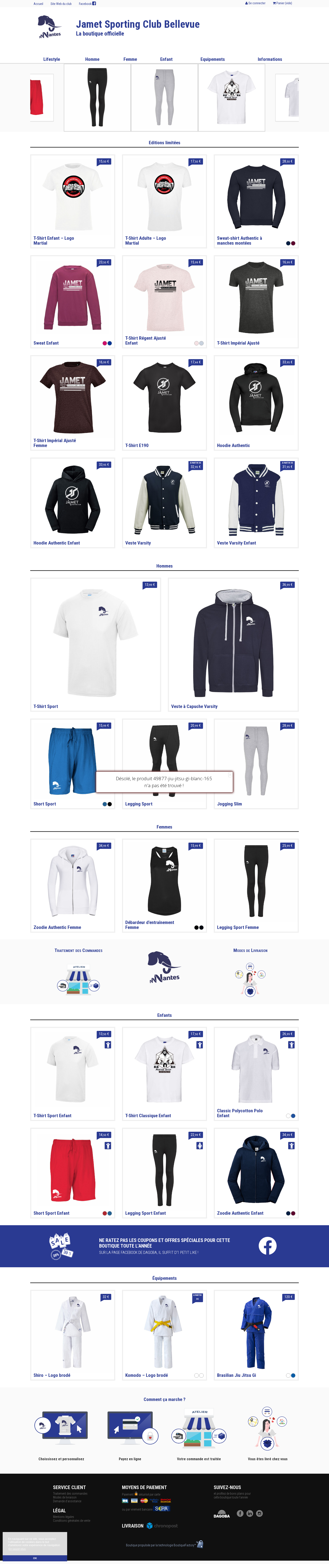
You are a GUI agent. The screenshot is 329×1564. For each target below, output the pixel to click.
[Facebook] (241, 1515)
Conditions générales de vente (71, 1520)
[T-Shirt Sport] (95, 642)
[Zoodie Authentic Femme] (72, 881)
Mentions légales (63, 1517)
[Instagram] (260, 1515)
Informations (270, 59)
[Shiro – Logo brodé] (72, 1332)
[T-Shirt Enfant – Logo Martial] (72, 196)
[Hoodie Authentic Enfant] (72, 500)
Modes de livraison (65, 1497)
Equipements (213, 59)
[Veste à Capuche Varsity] (233, 642)
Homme (92, 59)
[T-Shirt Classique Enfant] (164, 1069)
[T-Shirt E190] (164, 397)
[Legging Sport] (164, 761)
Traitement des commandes (70, 1493)
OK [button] (35, 1558)
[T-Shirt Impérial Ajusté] (256, 297)
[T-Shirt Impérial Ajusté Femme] (72, 397)
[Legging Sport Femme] (256, 881)
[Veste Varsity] (164, 500)
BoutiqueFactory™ (185, 1545)
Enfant (166, 59)
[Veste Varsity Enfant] (256, 500)
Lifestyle (51, 59)
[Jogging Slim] (256, 761)
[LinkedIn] (250, 1515)
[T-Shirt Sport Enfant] (72, 1069)
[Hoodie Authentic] (256, 397)
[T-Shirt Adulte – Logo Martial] (164, 196)
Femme (130, 59)
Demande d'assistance (67, 1501)
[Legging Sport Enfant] (164, 1170)
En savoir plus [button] (17, 1549)
